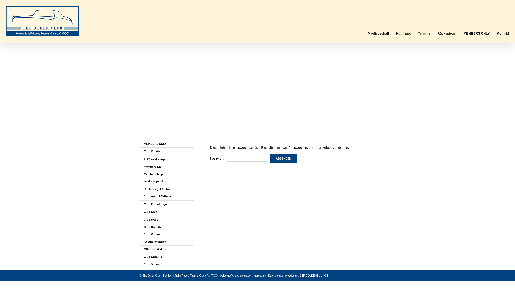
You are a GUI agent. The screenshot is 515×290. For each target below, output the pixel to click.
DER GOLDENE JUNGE (314, 275)
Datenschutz (275, 275)
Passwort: (217, 158)
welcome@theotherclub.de (235, 275)
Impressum (259, 275)
